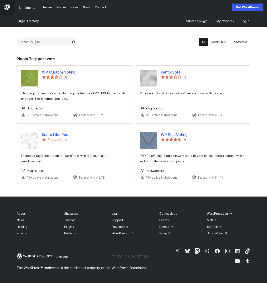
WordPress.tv (123, 233)
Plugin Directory (28, 21)
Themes (70, 220)
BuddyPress (217, 233)
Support (117, 220)
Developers (120, 226)
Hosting (22, 226)
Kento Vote (171, 72)
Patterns (70, 233)
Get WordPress (247, 7)
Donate (166, 226)
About (21, 213)
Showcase (71, 213)
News (20, 220)
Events (164, 220)
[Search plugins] (73, 42)
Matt (212, 220)
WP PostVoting (174, 134)
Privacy (22, 233)
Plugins (69, 226)
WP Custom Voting (59, 72)
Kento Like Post (56, 134)
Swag (165, 233)
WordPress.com (219, 213)
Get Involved (168, 213)
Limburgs (62, 256)
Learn (116, 213)
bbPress (214, 226)
